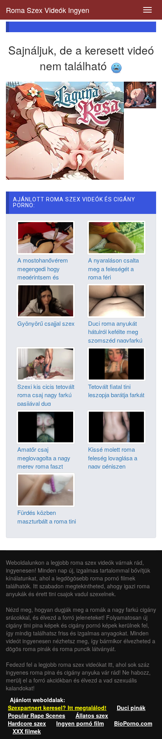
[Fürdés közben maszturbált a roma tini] (45, 489)
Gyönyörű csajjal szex (46, 323)
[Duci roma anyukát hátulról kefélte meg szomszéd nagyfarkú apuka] (116, 300)
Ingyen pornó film (80, 723)
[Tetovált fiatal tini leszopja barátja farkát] (116, 363)
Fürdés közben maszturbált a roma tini (46, 516)
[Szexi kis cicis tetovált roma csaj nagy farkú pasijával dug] (45, 363)
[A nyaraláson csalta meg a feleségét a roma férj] (116, 237)
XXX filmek (27, 731)
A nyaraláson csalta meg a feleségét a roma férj (113, 268)
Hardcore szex (27, 723)
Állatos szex (91, 715)
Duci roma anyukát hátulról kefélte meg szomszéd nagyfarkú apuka (115, 335)
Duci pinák (131, 708)
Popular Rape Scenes (36, 715)
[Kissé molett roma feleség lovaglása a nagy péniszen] (116, 426)
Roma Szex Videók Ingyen (47, 10)
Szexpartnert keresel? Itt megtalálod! (57, 708)
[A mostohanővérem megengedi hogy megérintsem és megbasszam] (45, 237)
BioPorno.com (133, 723)
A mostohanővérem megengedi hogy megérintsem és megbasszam (42, 272)
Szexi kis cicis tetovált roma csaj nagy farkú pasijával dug (45, 394)
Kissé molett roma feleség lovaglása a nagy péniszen (112, 457)
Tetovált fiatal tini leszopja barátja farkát (116, 390)
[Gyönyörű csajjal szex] (45, 300)
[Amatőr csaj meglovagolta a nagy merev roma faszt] (45, 426)
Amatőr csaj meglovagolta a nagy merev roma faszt (43, 457)
